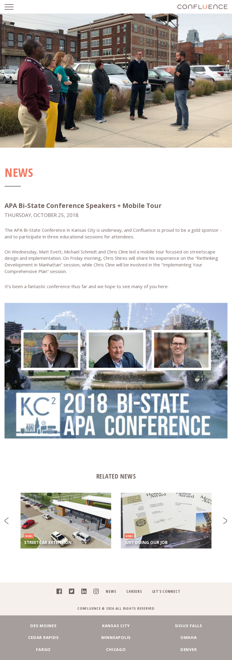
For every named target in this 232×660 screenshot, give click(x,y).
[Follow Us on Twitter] (70, 592)
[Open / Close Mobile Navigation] (14, 7)
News (111, 591)
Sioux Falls (188, 625)
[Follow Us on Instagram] (94, 592)
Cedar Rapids (43, 637)
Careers (134, 591)
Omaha (188, 637)
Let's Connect (166, 591)
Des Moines (43, 625)
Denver (188, 649)
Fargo (43, 649)
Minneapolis (116, 637)
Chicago (116, 649)
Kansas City (116, 625)
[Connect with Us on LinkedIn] (82, 592)
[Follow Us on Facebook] (57, 592)
